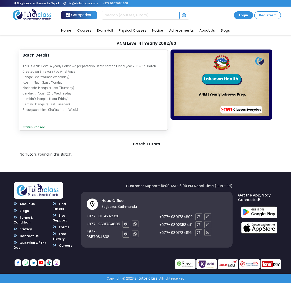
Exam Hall (105, 30)
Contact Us (29, 236)
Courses (84, 30)
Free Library (59, 236)
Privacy (25, 229)
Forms (63, 227)
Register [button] (266, 15)
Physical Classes (132, 30)
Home (66, 30)
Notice (157, 30)
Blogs (225, 30)
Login (243, 15)
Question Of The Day (30, 245)
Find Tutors (59, 206)
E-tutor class (146, 278)
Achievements (181, 30)
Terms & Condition (23, 220)
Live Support (60, 218)
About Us (207, 30)
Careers (65, 245)
